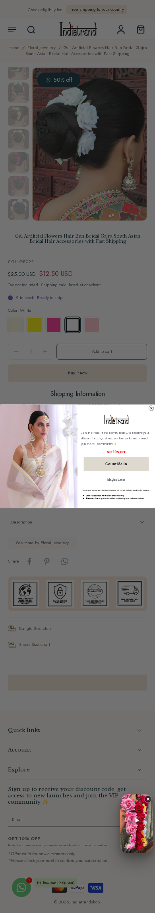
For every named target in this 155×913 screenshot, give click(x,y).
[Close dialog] (151, 408)
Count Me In (116, 464)
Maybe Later (116, 480)
